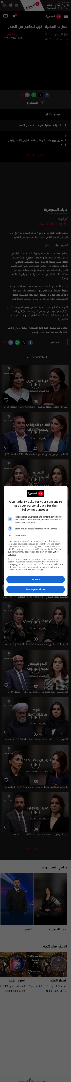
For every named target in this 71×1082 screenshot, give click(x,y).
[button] (35, 535)
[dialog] (36, 541)
